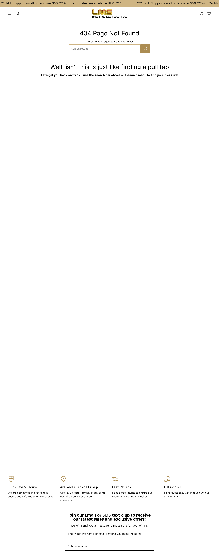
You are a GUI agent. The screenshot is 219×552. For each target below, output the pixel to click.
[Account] (201, 13)
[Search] (145, 48)
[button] (17, 13)
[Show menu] (9, 13)
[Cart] (209, 13)
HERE (112, 3)
